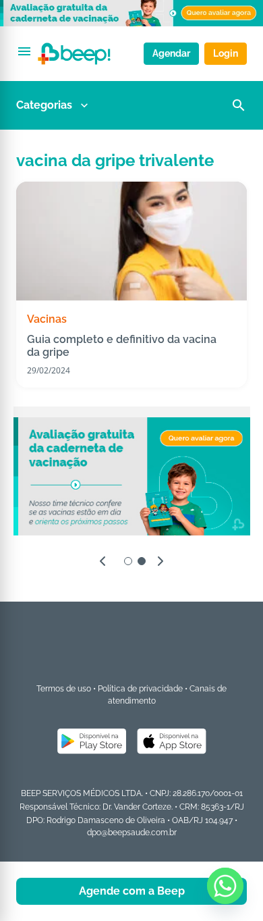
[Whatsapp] (225, 886)
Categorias (44, 105)
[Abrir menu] (24, 51)
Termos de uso (63, 688)
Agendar (171, 53)
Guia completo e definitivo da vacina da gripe (121, 346)
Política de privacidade (140, 688)
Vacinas (47, 319)
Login (225, 53)
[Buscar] (239, 105)
